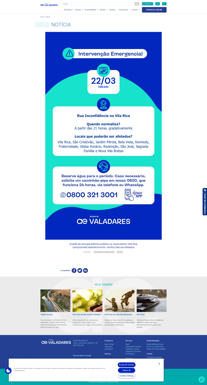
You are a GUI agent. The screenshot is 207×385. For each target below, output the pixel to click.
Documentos (130, 354)
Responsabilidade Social (155, 344)
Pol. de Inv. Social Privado (155, 346)
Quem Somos (109, 344)
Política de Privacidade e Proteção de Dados (103, 382)
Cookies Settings (127, 376)
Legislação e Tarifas (132, 349)
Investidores (109, 349)
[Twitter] (79, 270)
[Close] (159, 363)
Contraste (148, 4)
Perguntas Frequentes (154, 357)
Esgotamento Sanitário (133, 346)
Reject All (127, 370)
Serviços (129, 341)
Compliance (109, 346)
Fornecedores (123, 10)
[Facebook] (74, 270)
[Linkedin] (85, 270)
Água (127, 344)
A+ (157, 4)
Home (42, 17)
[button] (8, 370)
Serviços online (154, 10)
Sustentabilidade (153, 341)
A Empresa (109, 341)
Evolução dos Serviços (133, 351)
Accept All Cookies (126, 365)
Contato (149, 354)
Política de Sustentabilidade (156, 349)
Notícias (47, 17)
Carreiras (112, 10)
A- (164, 4)
